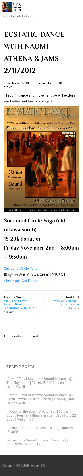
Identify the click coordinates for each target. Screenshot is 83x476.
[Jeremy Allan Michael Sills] (12, 13)
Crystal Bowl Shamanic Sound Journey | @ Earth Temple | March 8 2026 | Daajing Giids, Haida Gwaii (40, 399)
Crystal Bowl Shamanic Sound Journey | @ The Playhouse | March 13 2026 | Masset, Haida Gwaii (39, 383)
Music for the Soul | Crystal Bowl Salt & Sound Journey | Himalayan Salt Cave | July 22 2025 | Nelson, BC (41, 415)
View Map (11, 281)
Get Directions (32, 281)
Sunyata (9, 86)
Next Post (65, 301)
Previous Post (19, 303)
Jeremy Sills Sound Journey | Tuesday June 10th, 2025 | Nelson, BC (38, 442)
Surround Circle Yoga (20, 269)
